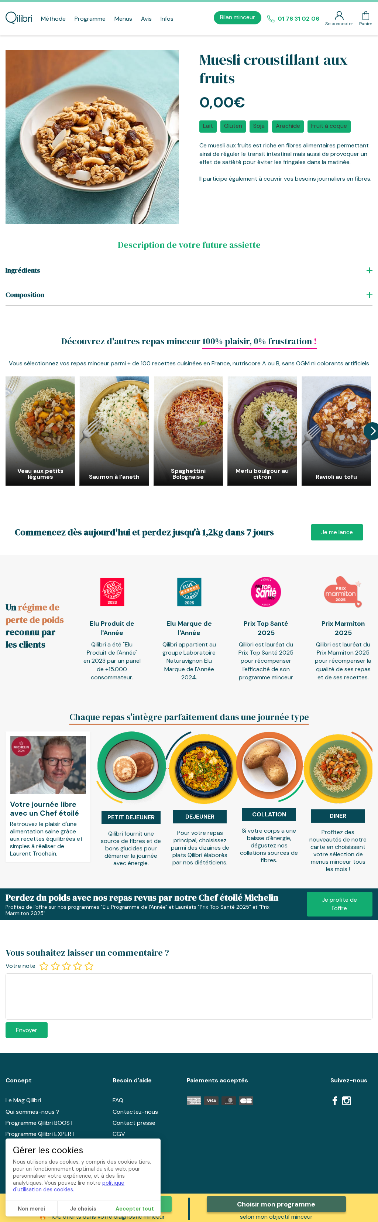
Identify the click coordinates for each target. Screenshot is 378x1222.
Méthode (53, 19)
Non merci (31, 1208)
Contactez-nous (135, 1112)
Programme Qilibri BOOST (39, 1123)
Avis (146, 19)
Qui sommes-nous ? (32, 1112)
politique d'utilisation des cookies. (68, 1186)
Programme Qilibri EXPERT (40, 1134)
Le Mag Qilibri (23, 1100)
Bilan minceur (237, 17)
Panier (365, 24)
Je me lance (337, 532)
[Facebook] (334, 1101)
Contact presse (134, 1123)
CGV (119, 1134)
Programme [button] (90, 19)
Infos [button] (167, 19)
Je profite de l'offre (339, 904)
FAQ (118, 1100)
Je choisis (83, 1208)
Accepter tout (135, 1208)
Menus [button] (123, 19)
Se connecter (339, 24)
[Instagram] (346, 1101)
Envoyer (26, 1030)
